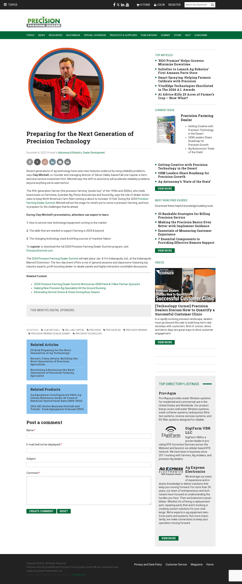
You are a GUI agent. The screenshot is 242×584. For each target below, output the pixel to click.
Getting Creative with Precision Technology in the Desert (183, 166)
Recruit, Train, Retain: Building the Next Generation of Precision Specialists (54, 361)
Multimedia (73, 35)
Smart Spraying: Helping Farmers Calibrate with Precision (184, 79)
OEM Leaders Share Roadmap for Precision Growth (183, 175)
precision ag (113, 330)
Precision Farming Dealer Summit (50, 333)
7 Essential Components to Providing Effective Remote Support (186, 241)
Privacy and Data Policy (148, 564)
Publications (149, 35)
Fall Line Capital (74, 330)
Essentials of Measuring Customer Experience (185, 232)
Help (188, 35)
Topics (12, 4)
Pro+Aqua (167, 393)
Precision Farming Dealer (197, 117)
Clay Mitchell (52, 330)
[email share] (60, 162)
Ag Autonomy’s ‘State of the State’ (184, 181)
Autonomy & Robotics (70, 152)
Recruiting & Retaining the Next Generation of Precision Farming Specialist (52, 372)
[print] (67, 162)
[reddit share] (45, 162)
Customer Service (176, 564)
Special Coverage (95, 35)
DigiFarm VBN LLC (197, 430)
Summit (165, 35)
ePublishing (79, 574)
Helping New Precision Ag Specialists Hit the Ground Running (70, 288)
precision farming (136, 330)
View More (165, 188)
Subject (31, 458)
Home (210, 564)
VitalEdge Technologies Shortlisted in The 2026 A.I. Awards (185, 87)
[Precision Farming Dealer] (166, 129)
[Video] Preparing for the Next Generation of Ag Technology (50, 351)
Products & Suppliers (123, 35)
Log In (161, 4)
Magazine (197, 564)
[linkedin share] (52, 162)
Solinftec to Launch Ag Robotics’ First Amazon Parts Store (183, 71)
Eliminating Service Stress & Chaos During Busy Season (67, 292)
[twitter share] (37, 162)
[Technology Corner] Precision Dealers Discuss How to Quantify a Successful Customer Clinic (185, 310)
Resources (55, 35)
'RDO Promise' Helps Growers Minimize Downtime (181, 62)
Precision (95, 330)
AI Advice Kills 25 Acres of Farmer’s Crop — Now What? (186, 96)
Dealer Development (94, 152)
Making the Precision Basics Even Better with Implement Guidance (184, 224)
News (41, 35)
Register (174, 4)
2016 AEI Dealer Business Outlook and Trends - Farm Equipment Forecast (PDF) (57, 407)
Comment (33, 472)
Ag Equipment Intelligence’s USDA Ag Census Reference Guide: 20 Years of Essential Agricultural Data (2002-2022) (56, 397)
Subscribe (201, 35)
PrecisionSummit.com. (40, 250)
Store (177, 35)
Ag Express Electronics (195, 469)
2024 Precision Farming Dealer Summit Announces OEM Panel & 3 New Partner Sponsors (87, 284)
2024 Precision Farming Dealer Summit (55, 258)
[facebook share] (29, 162)
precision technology (88, 333)
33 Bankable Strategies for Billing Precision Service (184, 215)
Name (30, 430)
